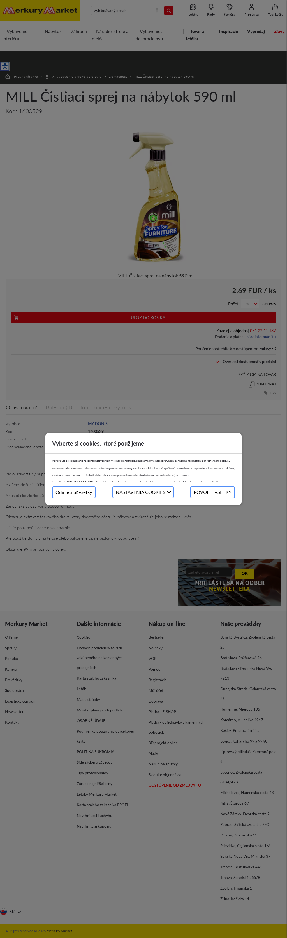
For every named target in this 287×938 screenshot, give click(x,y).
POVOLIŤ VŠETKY (213, 492)
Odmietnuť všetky (73, 492)
